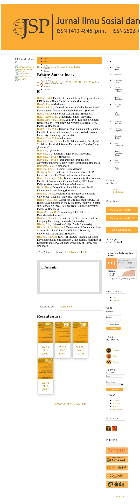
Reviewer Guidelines (118, 122)
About (46, 62)
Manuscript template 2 (122, 218)
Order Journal (117, 161)
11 (89, 252)
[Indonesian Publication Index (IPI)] (24, 71)
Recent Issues (47, 306)
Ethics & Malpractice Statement (118, 89)
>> (98, 252)
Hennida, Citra (45, 193)
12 (92, 252)
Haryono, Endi (45, 168)
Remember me (114, 324)
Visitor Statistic (117, 169)
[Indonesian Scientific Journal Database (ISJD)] (24, 68)
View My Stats (78, 403)
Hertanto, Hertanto (47, 218)
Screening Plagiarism (118, 130)
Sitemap (47, 86)
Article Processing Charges (118, 153)
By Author (116, 403)
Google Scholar (118, 192)
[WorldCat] (21, 79)
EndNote (116, 350)
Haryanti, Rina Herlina (49, 141)
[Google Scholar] (22, 73)
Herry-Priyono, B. (47, 212)
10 (86, 252)
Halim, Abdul (44, 98)
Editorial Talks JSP (122, 229)
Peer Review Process (117, 114)
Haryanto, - (43, 150)
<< (65, 252)
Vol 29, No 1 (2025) (46, 350)
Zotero (115, 356)
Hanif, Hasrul (44, 113)
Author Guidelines (118, 98)
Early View (66, 306)
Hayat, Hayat (44, 187)
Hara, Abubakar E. (47, 116)
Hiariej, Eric (43, 224)
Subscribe (116, 300)
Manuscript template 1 (122, 210)
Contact (47, 89)
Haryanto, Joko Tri (47, 165)
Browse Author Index (68, 67)
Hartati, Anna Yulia (47, 128)
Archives (47, 77)
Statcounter (61, 404)
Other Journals (117, 409)
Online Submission (119, 144)
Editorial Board (118, 68)
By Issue (115, 400)
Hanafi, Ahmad (45, 104)
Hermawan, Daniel (47, 199)
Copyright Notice (118, 137)
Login (46, 65)
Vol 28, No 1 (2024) (46, 386)
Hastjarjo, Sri (44, 172)
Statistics (47, 80)
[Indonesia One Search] (23, 76)
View (114, 297)
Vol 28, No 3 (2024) (63, 350)
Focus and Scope (118, 81)
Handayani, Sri (45, 107)
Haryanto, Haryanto (48, 156)
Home (46, 59)
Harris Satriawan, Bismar (50, 119)
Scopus (115, 189)
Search (46, 71)
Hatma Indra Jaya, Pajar (50, 178)
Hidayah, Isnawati (47, 236)
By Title (115, 406)
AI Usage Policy (118, 105)
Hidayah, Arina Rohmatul (51, 227)
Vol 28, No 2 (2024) (80, 350)
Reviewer (118, 75)
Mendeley (116, 362)
